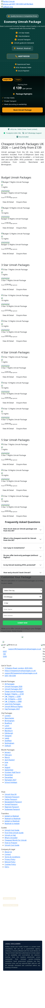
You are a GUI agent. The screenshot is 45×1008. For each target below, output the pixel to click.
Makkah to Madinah (13, 818)
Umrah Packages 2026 (13, 686)
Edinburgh (9, 733)
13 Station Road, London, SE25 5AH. (19, 668)
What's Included (11, 838)
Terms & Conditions (12, 857)
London (8, 715)
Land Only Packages (13, 704)
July (6, 765)
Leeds (7, 738)
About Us (8, 852)
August (7, 767)
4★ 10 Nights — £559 (13, 699)
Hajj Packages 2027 (12, 709)
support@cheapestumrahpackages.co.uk (24, 649)
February (8, 755)
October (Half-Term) (12, 772)
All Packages (9, 684)
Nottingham (9, 743)
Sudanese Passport (12, 809)
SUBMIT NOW (22, 623)
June (6, 762)
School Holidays (11, 782)
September (9, 770)
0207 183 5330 (17, 4)
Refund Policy (10, 862)
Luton (7, 725)
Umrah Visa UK (11, 794)
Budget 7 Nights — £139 (14, 694)
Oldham (8, 746)
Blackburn (9, 730)
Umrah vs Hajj (10, 835)
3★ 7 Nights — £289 (13, 696)
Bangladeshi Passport (13, 802)
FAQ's (7, 867)
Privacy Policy (10, 859)
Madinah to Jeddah (12, 823)
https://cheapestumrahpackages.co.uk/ (20, 670)
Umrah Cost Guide (12, 830)
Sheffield (8, 741)
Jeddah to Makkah (12, 816)
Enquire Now (21, 202)
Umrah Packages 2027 (13, 689)
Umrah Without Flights (14, 706)
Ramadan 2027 (10, 780)
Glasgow (8, 736)
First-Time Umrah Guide (14, 833)
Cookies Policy (10, 864)
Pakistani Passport (12, 797)
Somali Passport (11, 804)
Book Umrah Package (23, 110)
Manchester (9, 718)
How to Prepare (11, 843)
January (8, 752)
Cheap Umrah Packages (14, 691)
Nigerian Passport (12, 807)
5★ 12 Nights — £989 (13, 701)
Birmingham (9, 720)
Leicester (8, 728)
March (7, 757)
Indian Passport (11, 799)
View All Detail (8, 202)
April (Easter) (10, 760)
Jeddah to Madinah (12, 821)
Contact (8, 854)
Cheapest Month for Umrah (16, 840)
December (9, 777)
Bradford (8, 723)
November (9, 775)
